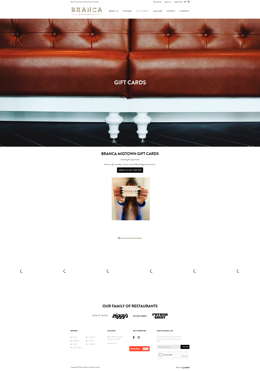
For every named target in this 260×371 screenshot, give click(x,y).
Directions (178, 2)
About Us (168, 2)
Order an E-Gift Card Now (130, 170)
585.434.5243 (157, 2)
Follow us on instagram (131, 238)
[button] (139, 348)
